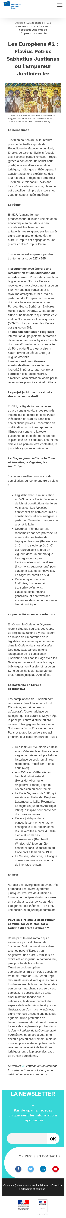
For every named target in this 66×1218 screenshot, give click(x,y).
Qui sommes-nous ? (26, 1185)
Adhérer (44, 1185)
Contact (7, 1185)
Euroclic (55, 1185)
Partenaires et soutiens (32, 1188)
